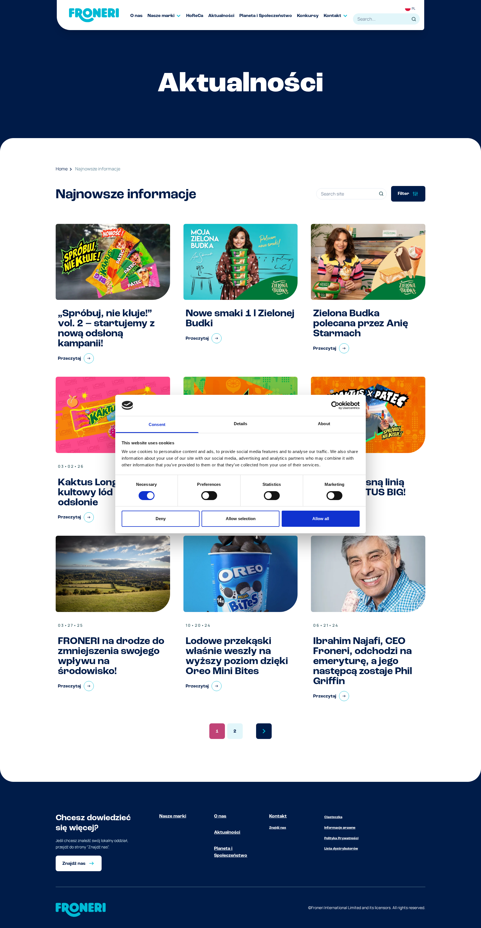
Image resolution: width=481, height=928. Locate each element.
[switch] (209, 495)
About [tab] (324, 423)
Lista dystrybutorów (341, 848)
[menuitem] (139, 16)
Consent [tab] (157, 424)
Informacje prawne (339, 827)
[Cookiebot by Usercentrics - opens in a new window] (335, 405)
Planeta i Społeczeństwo (230, 852)
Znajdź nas (277, 827)
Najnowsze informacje (97, 169)
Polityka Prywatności (341, 838)
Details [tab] (240, 423)
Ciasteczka (333, 817)
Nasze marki (172, 816)
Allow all (320, 518)
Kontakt (278, 816)
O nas (220, 816)
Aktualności (227, 832)
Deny (161, 518)
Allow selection (241, 518)
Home (62, 169)
